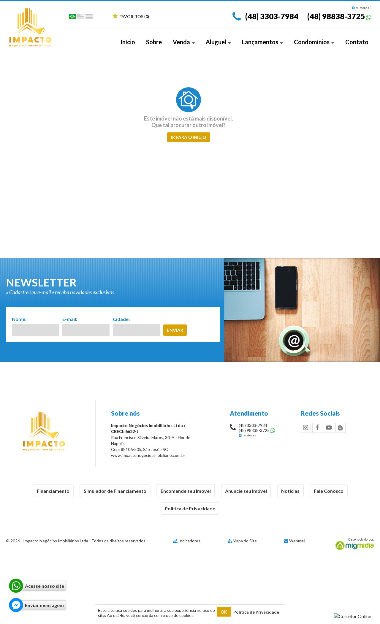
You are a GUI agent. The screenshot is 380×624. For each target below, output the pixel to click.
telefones (362, 7)
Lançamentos (260, 41)
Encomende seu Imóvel (186, 491)
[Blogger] (340, 428)
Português (72, 17)
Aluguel (216, 41)
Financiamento (53, 491)
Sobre (154, 41)
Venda (182, 41)
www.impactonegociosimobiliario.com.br (148, 455)
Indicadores (189, 540)
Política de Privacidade (190, 508)
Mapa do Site (245, 540)
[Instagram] (306, 428)
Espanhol (89, 17)
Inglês (80, 17)
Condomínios (312, 41)
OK (224, 612)
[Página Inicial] (30, 45)
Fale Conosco (328, 491)
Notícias (290, 491)
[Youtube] (329, 428)
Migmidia (353, 544)
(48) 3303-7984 (271, 16)
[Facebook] (317, 428)
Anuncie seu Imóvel (246, 491)
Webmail (297, 540)
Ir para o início (188, 137)
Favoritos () (134, 16)
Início (128, 41)
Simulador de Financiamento (115, 491)
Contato (356, 41)
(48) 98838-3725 (336, 16)
